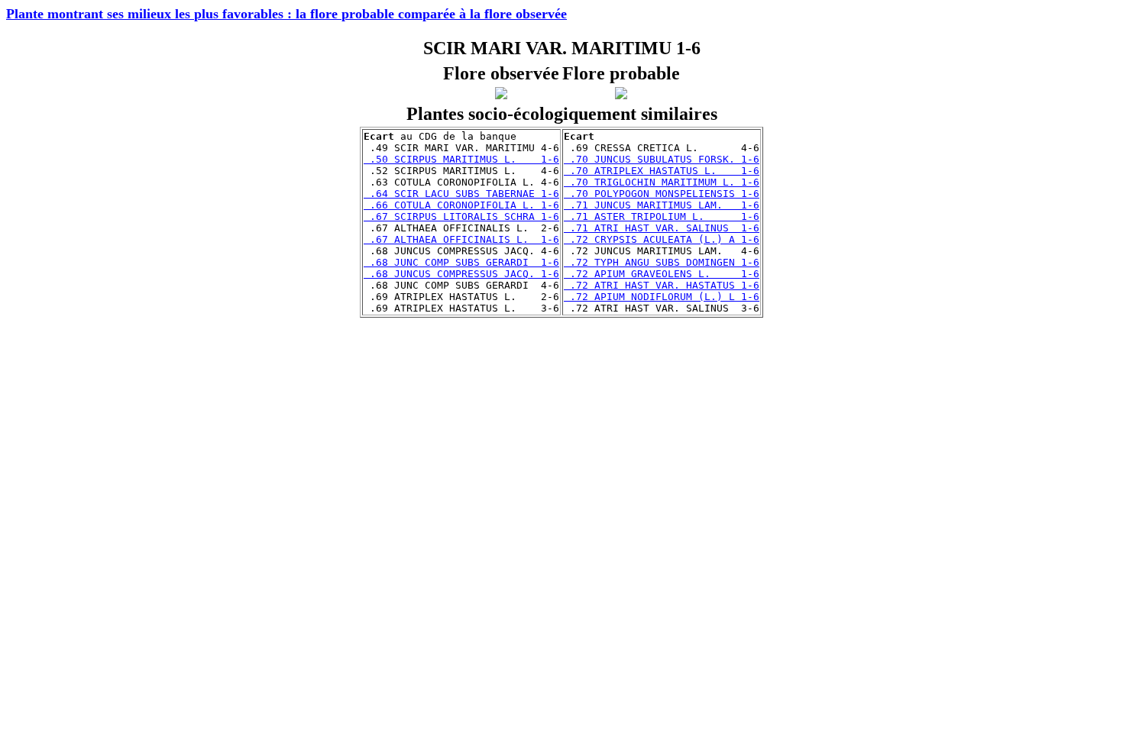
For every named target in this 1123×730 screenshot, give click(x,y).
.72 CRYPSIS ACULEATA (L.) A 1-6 (661, 239)
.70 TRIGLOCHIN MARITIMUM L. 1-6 (661, 182)
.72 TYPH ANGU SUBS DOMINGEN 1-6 (661, 262)
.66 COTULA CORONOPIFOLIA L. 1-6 (461, 205)
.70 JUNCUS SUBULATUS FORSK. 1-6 (661, 159)
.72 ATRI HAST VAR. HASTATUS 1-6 (661, 285)
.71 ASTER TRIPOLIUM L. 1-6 (661, 216)
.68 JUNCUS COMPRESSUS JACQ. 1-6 (461, 273)
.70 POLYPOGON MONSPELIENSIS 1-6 (661, 193)
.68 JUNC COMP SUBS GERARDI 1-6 (461, 262)
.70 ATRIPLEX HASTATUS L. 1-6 (661, 170)
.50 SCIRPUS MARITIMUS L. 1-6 (461, 159)
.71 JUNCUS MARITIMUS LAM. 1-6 (661, 205)
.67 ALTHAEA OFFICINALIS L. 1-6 (461, 239)
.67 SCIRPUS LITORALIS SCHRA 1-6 (461, 216)
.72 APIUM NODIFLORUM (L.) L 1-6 (661, 296)
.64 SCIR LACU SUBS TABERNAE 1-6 (461, 193)
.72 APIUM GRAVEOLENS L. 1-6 (661, 273)
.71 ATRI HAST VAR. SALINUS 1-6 (661, 228)
